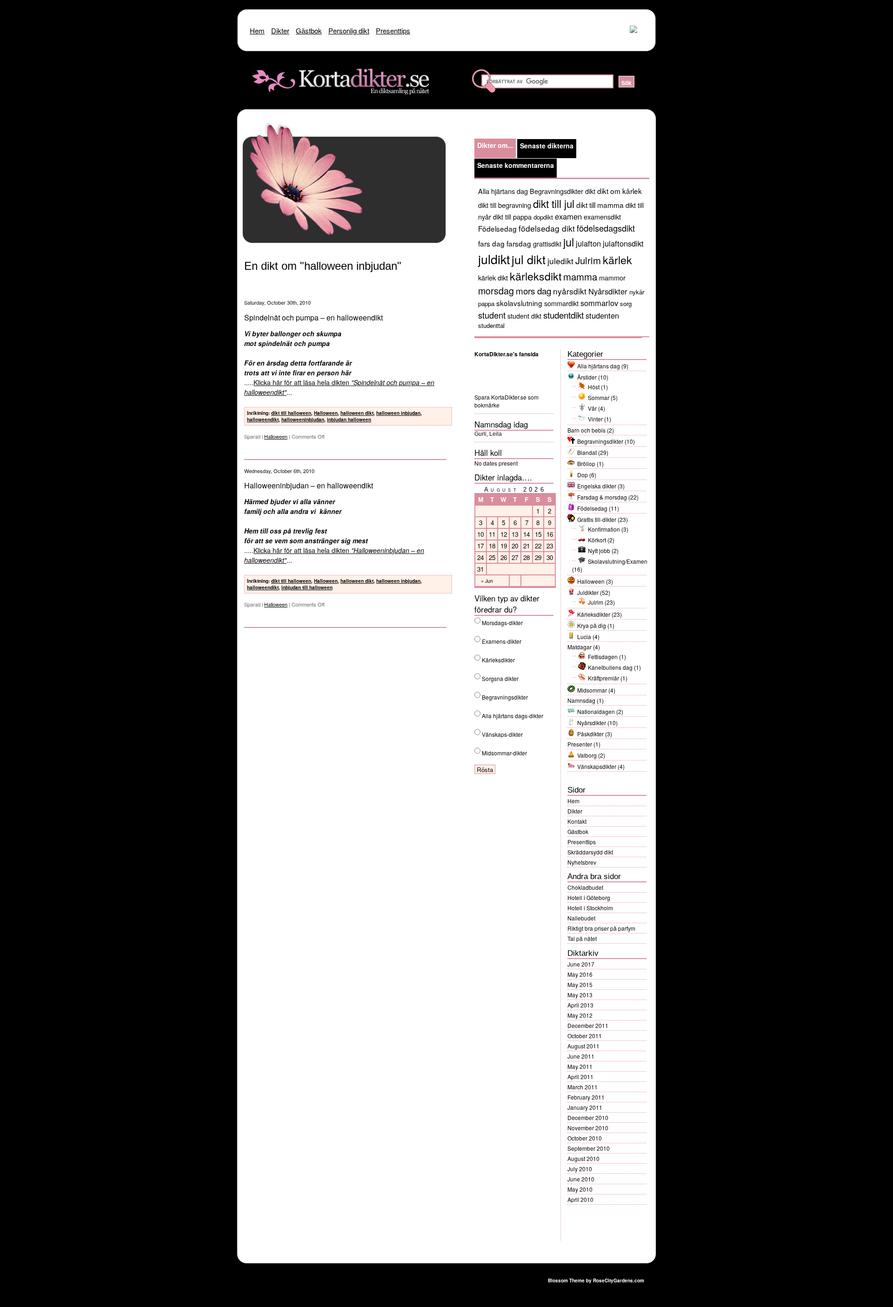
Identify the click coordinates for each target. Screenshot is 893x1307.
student (492, 315)
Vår (592, 408)
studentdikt (563, 314)
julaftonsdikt (623, 243)
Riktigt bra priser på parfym (601, 928)
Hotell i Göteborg (588, 897)
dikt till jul (553, 203)
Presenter (579, 744)
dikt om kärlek (619, 191)
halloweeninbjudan (302, 419)
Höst (594, 387)
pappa (486, 303)
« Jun (487, 580)
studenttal (491, 325)
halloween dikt (356, 413)
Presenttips (581, 842)
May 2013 (580, 995)
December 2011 (587, 1025)
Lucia (584, 636)
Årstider (587, 377)
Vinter (595, 419)
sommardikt (561, 303)
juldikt (494, 259)
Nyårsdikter (607, 291)
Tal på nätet (582, 938)
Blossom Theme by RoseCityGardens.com (596, 1280)
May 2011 (580, 1066)
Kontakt (576, 821)
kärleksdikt (535, 276)
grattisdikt (547, 243)
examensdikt (602, 216)
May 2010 (580, 1189)
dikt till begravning (504, 205)
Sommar (598, 397)
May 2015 (580, 984)
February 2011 (586, 1097)
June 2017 (580, 964)
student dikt (524, 315)
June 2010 (580, 1179)
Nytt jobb (599, 550)
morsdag (496, 290)
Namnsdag (581, 700)
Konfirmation (604, 529)
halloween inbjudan (398, 413)
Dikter (574, 811)
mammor (612, 277)
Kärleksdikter (593, 614)
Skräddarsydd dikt (590, 852)
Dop (582, 475)
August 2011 (583, 1046)
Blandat (587, 452)
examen (568, 216)
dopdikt (543, 217)
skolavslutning (519, 303)
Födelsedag (497, 228)
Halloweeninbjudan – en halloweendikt (308, 485)
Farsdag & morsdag (602, 497)
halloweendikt (263, 419)
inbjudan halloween (349, 419)
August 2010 (583, 1158)
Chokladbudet (585, 887)
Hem (573, 801)
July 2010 (579, 1169)
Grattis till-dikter (596, 519)
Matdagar (579, 647)
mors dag (533, 290)
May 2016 (580, 974)
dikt (590, 191)
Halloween (326, 413)
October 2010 (584, 1138)
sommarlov (599, 302)
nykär (636, 291)
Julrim (588, 260)
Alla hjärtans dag (503, 191)
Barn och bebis (586, 430)
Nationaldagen (596, 711)
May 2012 (580, 1015)
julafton (588, 243)
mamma (580, 276)
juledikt (560, 261)
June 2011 (580, 1056)
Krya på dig (591, 625)
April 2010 (580, 1199)
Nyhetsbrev (581, 862)
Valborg (587, 755)
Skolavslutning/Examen (617, 561)
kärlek (617, 259)
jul (568, 242)
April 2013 (580, 1005)
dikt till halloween (291, 413)
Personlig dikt (348, 30)
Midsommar (592, 690)
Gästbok (577, 831)
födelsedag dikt (547, 228)
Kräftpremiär (603, 678)
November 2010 (587, 1128)
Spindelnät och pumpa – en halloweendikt (313, 317)
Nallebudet (581, 918)
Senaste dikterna (546, 145)
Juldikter (588, 592)
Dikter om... (495, 145)
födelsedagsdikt (606, 228)
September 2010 (588, 1148)
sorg (626, 303)
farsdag (518, 243)
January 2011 (584, 1107)
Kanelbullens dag (610, 667)
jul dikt (529, 259)
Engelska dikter (596, 486)
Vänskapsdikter (596, 766)
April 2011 (580, 1076)
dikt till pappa (512, 216)
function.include (299, 109)
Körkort (597, 540)
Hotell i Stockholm (590, 908)
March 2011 (582, 1087)
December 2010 (587, 1117)
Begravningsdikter (556, 191)
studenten (602, 315)
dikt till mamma (600, 205)
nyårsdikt (569, 291)
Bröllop (586, 463)
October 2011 (584, 1036)
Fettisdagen (603, 656)
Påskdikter (590, 734)
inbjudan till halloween (307, 587)
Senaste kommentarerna (515, 165)
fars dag (491, 243)
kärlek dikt (493, 277)
